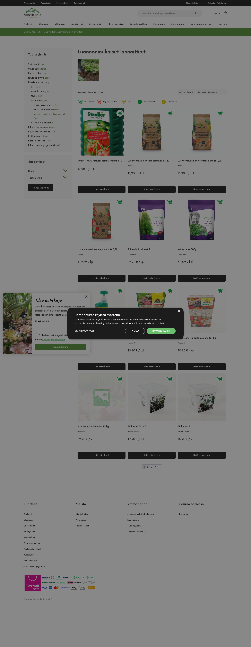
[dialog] (125, 323)
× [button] (179, 311)
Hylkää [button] (135, 331)
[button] (84, 331)
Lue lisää (160, 323)
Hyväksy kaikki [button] (161, 331)
